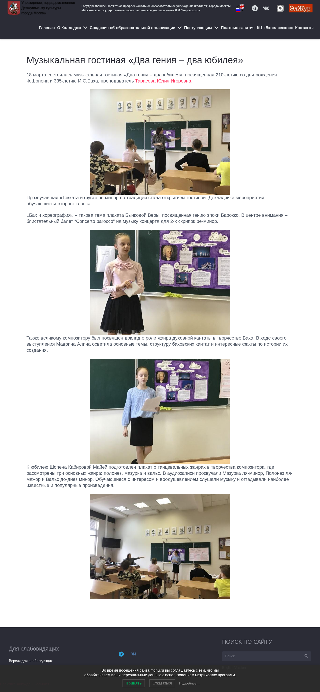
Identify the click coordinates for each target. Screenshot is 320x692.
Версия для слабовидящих (31, 661)
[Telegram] (254, 8)
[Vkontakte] (266, 8)
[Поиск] (306, 656)
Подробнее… (189, 683)
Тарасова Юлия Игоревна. (164, 80)
